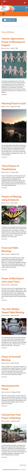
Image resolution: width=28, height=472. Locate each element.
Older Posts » (23, 465)
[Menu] (24, 2)
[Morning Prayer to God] (14, 125)
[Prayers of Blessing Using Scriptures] (14, 215)
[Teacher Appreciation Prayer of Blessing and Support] (14, 64)
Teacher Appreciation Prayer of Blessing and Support (13, 41)
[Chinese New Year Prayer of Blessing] (14, 433)
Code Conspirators (22, 469)
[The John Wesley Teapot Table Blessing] (14, 326)
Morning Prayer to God (14, 103)
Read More (4, 94)
